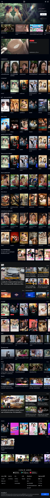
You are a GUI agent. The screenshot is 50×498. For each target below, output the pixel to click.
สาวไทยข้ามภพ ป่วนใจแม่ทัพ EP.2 (14, 227)
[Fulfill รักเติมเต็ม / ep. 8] (43, 309)
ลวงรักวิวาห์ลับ (31, 207)
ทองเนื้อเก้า (12, 245)
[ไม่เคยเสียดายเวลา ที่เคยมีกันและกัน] (7, 338)
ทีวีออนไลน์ (23, 478)
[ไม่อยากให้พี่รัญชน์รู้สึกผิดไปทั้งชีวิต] (14, 67)
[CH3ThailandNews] (30, 295)
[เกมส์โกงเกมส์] (24, 86)
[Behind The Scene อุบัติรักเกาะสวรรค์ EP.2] (22, 353)
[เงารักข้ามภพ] (24, 200)
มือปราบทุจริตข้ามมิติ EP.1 (4, 188)
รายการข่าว (16, 481)
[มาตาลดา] (33, 238)
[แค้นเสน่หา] (33, 124)
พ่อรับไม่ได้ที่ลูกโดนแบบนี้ (33, 74)
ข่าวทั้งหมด (16, 478)
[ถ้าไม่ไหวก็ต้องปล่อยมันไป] (22, 367)
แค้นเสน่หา (31, 132)
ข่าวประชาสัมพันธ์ (17, 483)
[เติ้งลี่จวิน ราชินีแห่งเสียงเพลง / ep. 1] (5, 325)
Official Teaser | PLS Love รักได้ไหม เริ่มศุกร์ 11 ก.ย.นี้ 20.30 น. (7, 372)
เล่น (44, 15)
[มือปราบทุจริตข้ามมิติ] (5, 200)
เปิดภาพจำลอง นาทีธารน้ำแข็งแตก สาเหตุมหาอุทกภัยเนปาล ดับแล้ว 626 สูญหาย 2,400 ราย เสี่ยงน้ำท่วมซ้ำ (43, 275)
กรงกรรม (40, 132)
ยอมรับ (45, 494)
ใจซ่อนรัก (11, 112)
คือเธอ (2, 112)
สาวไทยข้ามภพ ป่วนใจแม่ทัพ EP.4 (33, 227)
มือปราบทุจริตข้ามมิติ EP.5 (42, 188)
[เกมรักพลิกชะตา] (43, 200)
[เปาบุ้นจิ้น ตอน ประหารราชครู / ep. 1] (24, 325)
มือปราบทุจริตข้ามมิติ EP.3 (23, 188)
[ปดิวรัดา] (43, 86)
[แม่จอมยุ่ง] (39, 254)
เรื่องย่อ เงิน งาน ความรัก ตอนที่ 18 (21, 386)
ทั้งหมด (48, 265)
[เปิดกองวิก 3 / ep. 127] (5, 429)
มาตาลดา (30, 245)
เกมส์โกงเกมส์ (22, 93)
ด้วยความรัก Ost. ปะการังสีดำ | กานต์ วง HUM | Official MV (43, 415)
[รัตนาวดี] (22, 254)
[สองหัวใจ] (5, 86)
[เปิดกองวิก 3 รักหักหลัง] (7, 458)
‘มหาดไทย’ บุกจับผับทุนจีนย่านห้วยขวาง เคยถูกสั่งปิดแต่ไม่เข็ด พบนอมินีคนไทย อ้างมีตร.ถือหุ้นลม (31, 275)
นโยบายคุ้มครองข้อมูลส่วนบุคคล (32, 485)
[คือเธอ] (5, 105)
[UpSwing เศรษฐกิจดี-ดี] (41, 295)
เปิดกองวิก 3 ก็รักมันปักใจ (34, 463)
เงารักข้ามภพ (22, 207)
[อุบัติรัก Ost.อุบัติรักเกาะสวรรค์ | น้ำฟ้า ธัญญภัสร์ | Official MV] (31, 398)
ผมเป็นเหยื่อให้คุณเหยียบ (5, 74)
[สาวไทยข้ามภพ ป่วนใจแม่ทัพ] (14, 200)
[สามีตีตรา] (24, 124)
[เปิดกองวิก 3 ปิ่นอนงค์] (22, 458)
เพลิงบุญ (11, 132)
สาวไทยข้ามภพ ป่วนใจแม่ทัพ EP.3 (23, 227)
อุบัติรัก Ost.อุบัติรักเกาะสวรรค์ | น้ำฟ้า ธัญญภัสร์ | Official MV (30, 404)
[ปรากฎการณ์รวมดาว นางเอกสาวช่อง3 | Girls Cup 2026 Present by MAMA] (36, 28)
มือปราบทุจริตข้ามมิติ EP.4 (32, 188)
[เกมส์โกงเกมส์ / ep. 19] (33, 309)
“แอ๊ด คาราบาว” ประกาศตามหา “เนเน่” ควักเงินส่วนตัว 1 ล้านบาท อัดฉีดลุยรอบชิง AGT (43, 286)
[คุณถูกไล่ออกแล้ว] (24, 67)
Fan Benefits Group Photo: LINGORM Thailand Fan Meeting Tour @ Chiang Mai (7, 387)
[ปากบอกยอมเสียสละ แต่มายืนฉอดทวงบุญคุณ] (36, 338)
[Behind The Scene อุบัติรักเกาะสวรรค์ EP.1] (36, 353)
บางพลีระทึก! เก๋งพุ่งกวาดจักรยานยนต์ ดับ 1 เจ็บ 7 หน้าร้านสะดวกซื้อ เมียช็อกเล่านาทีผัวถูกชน (12, 283)
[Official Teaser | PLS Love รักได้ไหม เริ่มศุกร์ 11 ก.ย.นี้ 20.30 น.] (7, 367)
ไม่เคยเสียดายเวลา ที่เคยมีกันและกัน (7, 343)
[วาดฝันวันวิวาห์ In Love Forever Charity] (22, 28)
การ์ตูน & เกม (3, 483)
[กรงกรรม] (43, 124)
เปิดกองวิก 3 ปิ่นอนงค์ (19, 463)
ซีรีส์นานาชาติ (3, 481)
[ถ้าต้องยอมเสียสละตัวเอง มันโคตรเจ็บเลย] (22, 338)
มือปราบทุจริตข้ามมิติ (4, 207)
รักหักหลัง (40, 112)
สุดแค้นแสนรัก (41, 245)
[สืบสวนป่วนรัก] (30, 254)
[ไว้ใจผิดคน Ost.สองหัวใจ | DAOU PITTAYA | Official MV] (43, 398)
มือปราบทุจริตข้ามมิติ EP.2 (14, 188)
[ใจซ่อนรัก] (14, 105)
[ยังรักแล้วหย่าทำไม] (7, 28)
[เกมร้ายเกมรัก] (5, 124)
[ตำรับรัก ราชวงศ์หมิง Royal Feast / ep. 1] (43, 325)
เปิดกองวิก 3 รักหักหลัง (5, 463)
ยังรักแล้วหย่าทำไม (4, 33)
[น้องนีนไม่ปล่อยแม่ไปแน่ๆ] (43, 67)
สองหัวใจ (2, 93)
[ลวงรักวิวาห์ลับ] (33, 200)
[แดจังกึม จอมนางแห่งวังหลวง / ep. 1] (14, 325)
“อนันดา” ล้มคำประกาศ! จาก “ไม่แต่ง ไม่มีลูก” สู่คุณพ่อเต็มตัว (35, 387)
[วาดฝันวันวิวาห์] (14, 86)
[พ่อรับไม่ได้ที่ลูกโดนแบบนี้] (33, 67)
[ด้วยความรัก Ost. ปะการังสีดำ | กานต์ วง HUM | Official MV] (43, 410)
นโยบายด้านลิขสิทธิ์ (30, 483)
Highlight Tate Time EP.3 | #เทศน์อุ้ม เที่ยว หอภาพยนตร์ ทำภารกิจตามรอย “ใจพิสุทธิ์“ (7, 449)
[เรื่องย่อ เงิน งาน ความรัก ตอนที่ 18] (22, 381)
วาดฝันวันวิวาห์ (13, 93)
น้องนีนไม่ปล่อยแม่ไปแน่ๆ (43, 74)
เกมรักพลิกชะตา (41, 207)
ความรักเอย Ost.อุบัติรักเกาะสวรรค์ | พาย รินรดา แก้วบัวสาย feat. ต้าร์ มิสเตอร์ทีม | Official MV (12, 411)
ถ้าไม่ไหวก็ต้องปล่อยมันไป (20, 372)
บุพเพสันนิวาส (22, 112)
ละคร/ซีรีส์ (2, 478)
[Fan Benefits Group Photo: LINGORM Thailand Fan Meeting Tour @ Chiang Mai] (7, 381)
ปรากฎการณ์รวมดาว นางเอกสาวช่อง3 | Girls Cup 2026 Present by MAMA (36, 33)
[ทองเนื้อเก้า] (14, 238)
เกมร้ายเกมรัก (3, 132)
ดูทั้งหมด (37, 52)
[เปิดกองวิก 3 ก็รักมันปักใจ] (36, 458)
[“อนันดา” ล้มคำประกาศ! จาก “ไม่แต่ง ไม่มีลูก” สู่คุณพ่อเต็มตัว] (36, 381)
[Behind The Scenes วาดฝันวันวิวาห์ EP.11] (7, 353)
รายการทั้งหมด (10, 478)
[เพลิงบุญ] (14, 124)
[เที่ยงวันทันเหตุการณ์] (16, 295)
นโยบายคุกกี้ (29, 487)
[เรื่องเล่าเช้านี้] (6, 295)
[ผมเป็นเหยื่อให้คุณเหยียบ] (5, 67)
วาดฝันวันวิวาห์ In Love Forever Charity (20, 33)
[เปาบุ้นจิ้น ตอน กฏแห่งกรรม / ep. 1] (33, 325)
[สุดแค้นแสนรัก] (43, 238)
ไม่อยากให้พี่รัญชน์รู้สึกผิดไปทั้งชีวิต (14, 75)
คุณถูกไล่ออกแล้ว (23, 74)
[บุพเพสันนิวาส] (24, 105)
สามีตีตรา (21, 132)
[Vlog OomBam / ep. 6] (33, 429)
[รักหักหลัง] (43, 105)
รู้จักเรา (28, 481)
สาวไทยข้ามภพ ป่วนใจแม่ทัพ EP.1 (5, 227)
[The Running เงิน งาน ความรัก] (33, 86)
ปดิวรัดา (40, 93)
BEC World (29, 478)
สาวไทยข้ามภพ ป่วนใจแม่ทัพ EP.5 (42, 227)
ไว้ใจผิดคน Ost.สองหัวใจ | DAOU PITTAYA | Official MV (43, 404)
